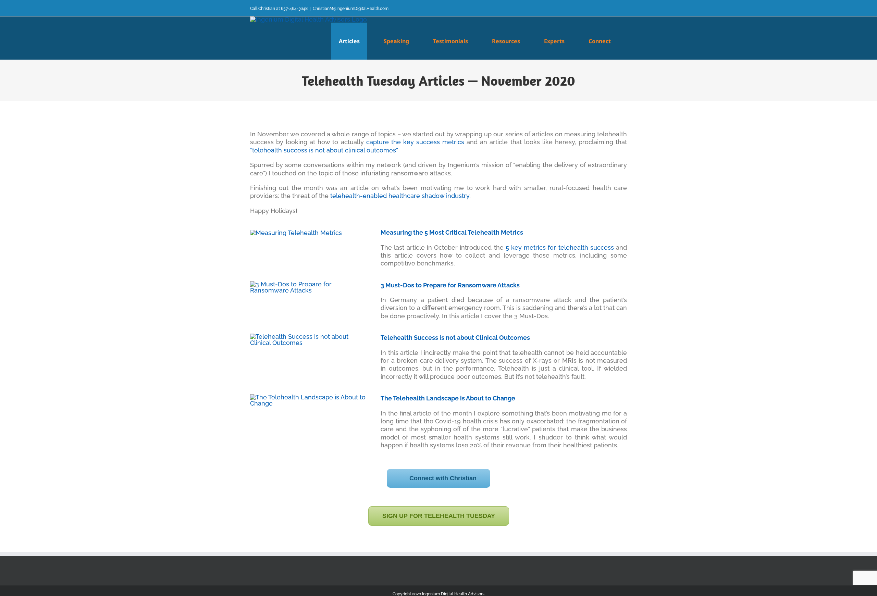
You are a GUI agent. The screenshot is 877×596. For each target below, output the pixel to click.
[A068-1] (308, 336)
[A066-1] (296, 232)
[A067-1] (308, 284)
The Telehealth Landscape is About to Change (448, 398)
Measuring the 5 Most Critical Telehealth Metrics (452, 232)
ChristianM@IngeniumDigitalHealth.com (350, 8)
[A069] (308, 397)
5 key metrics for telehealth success (560, 247)
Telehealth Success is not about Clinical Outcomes (455, 337)
